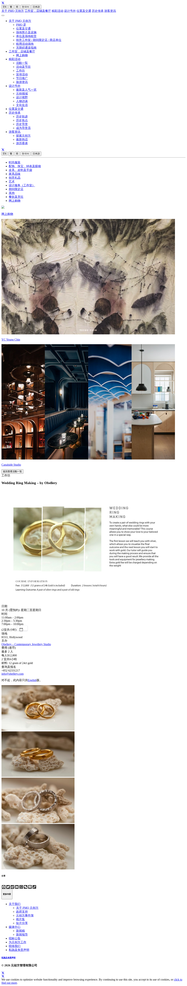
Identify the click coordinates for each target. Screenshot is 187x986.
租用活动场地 (25, 43)
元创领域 (22, 93)
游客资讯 (110, 10)
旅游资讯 (22, 82)
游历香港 (22, 143)
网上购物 (22, 55)
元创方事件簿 (25, 915)
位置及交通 (84, 10)
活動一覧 (22, 62)
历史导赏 (22, 124)
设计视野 (22, 97)
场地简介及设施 (26, 32)
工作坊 (20, 70)
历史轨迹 (22, 116)
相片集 (20, 919)
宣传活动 (22, 74)
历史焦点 (22, 120)
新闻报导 (22, 934)
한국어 (25, 6)
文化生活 (22, 105)
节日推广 (22, 78)
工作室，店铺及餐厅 (38, 10)
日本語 (36, 6)
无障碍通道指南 (26, 47)
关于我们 (14, 904)
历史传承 (98, 10)
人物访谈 (22, 101)
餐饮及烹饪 (16, 196)
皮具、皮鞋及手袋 (20, 170)
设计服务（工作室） (22, 185)
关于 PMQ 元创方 (12, 10)
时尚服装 (14, 162)
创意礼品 (14, 177)
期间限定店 (16, 189)
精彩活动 (57, 10)
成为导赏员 (23, 127)
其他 (12, 193)
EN (4, 6)
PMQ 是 (21, 24)
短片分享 (22, 923)
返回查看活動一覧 (12, 471)
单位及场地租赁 (26, 36)
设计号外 (70, 10)
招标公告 (14, 938)
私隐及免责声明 (19, 949)
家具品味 (14, 173)
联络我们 (14, 946)
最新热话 (22, 139)
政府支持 (22, 911)
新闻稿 (20, 930)
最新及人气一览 (26, 89)
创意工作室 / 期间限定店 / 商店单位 (38, 40)
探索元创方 (23, 135)
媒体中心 (14, 926)
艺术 (12, 181)
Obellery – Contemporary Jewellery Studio (26, 644)
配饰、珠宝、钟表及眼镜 (25, 166)
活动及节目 (23, 66)
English (32, 680)
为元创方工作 (17, 942)
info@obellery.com (12, 673)
